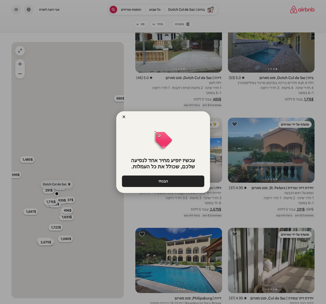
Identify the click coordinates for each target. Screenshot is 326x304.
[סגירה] (124, 117)
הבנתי (163, 181)
